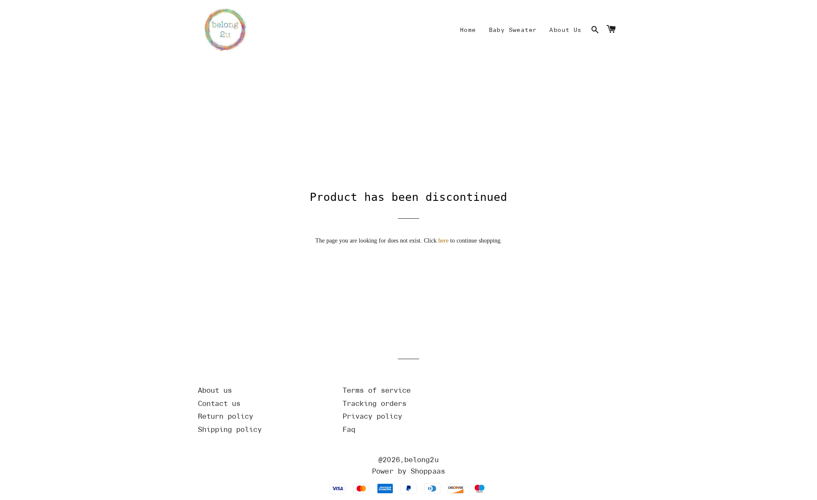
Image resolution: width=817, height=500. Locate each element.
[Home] (223, 30)
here (443, 240)
